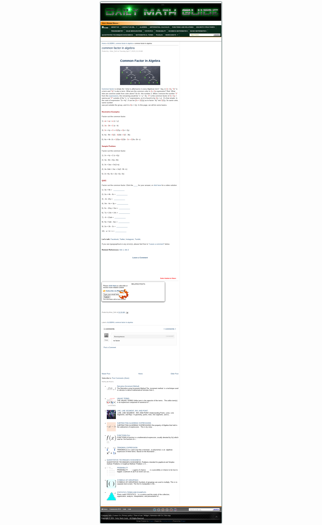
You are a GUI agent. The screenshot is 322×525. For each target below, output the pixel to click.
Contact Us (117, 515)
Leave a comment (156, 244)
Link (124, 509)
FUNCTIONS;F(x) (123, 435)
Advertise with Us (156, 515)
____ (136, 185)
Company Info (106, 515)
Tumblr (137, 239)
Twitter (122, 239)
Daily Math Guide (121, 518)
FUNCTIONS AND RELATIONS (183, 27)
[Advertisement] (140, 359)
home (106, 28)
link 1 (122, 250)
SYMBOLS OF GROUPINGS (127, 480)
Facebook (115, 239)
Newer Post (106, 374)
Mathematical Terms (144, 35)
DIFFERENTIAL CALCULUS (159, 27)
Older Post (174, 374)
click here (157, 185)
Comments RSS (115, 509)
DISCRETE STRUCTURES (205, 27)
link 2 (127, 250)
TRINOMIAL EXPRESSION (127, 448)
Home (104, 43)
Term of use (138, 515)
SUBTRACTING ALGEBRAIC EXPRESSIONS (134, 423)
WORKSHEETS (170, 35)
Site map (167, 515)
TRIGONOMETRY (117, 31)
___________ (119, 190)
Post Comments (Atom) (120, 378)
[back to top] (216, 517)
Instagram (130, 239)
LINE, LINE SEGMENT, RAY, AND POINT (132, 411)
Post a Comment (110, 347)
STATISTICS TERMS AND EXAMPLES (131, 492)
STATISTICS (149, 31)
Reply (106, 340)
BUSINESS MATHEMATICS (178, 31)
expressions (113, 96)
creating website (167, 521)
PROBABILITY (161, 31)
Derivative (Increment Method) (128, 386)
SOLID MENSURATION (134, 31)
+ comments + (170, 329)
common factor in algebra (124, 43)
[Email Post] (127, 312)
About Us (115, 27)
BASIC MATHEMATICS (198, 31)
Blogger (151, 521)
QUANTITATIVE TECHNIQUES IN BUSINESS (117, 35)
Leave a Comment (140, 258)
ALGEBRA (143, 27)
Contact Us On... (128, 27)
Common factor (108, 89)
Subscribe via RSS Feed (115, 291)
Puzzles (159, 35)
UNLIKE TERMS (123, 398)
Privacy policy (127, 515)
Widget (146, 515)
